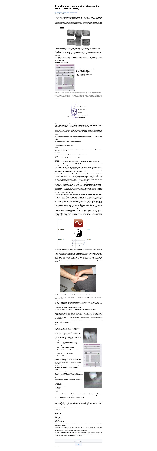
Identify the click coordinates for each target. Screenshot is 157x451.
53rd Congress (66, 12)
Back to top (78, 444)
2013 (76, 12)
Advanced (72, 12)
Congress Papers (58, 12)
